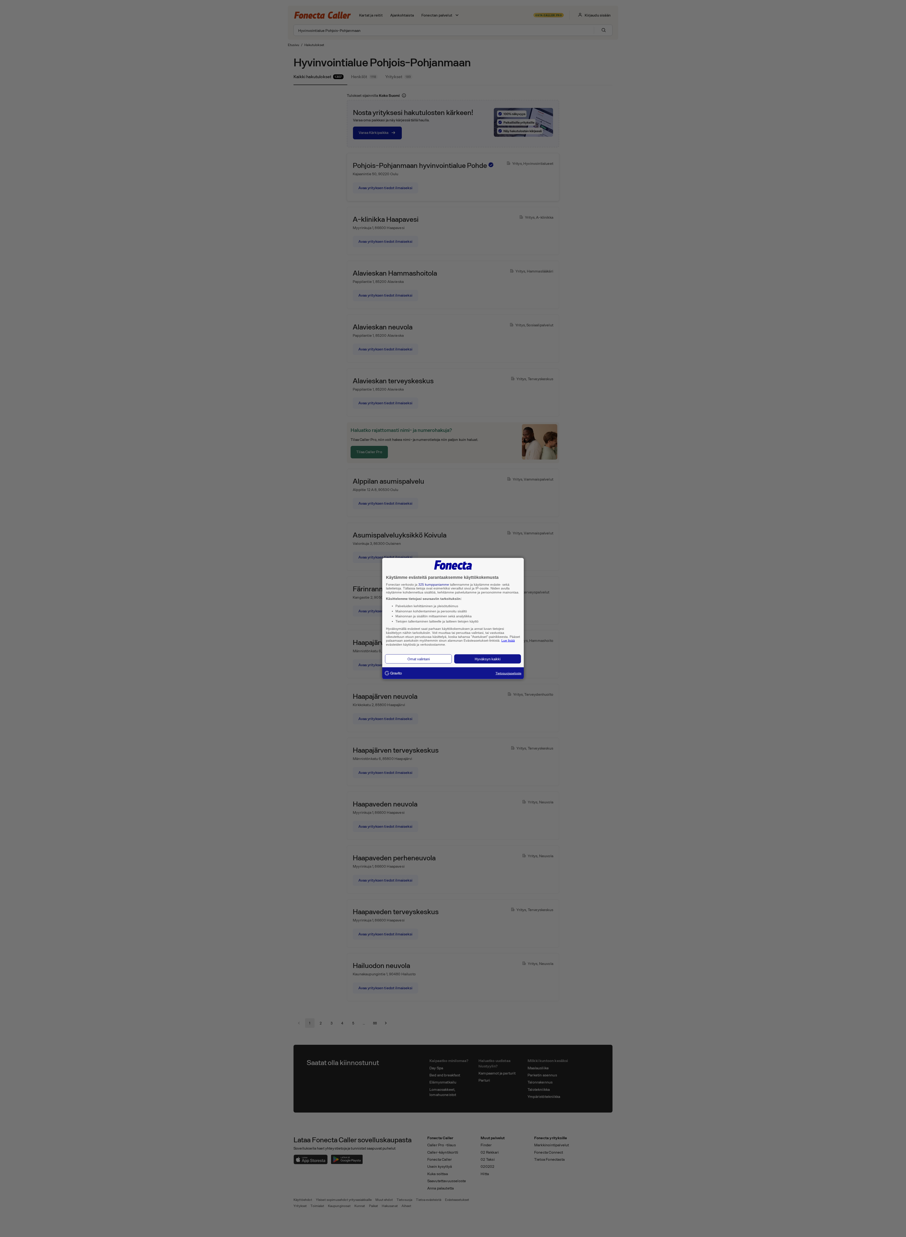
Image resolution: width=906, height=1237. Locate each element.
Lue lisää (508, 640)
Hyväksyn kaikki (487, 659)
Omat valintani (418, 659)
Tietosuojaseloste (508, 673)
